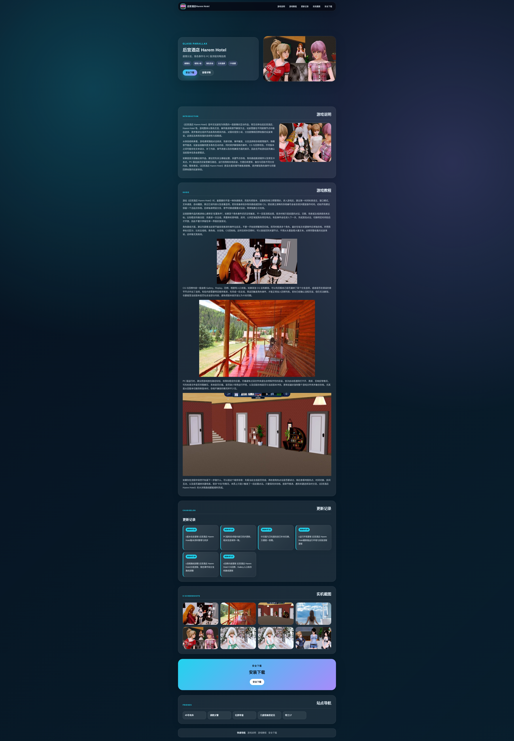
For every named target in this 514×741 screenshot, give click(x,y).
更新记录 (305, 6)
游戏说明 (281, 6)
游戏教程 (293, 6)
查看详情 (206, 72)
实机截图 (316, 6)
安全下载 (328, 6)
